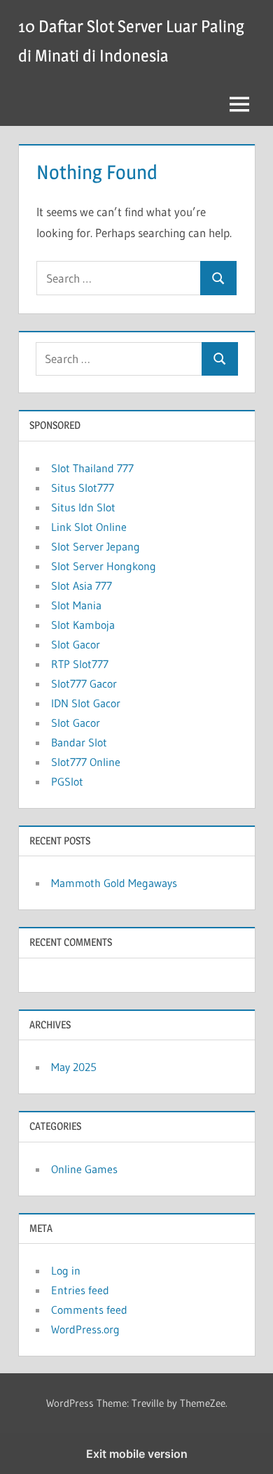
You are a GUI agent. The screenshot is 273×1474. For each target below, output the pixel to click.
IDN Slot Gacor (85, 703)
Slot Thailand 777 (92, 468)
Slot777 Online (85, 762)
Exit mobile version (137, 1454)
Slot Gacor (75, 644)
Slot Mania (76, 605)
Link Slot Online (89, 527)
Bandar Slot (79, 742)
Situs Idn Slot (83, 507)
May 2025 (74, 1067)
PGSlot (67, 781)
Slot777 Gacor (84, 683)
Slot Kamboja (83, 625)
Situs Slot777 (82, 488)
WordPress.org (85, 1329)
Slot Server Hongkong (103, 566)
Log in (65, 1270)
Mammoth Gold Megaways (114, 883)
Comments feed (89, 1310)
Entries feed (80, 1290)
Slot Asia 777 (81, 586)
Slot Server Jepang (95, 546)
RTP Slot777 (79, 664)
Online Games (84, 1169)
